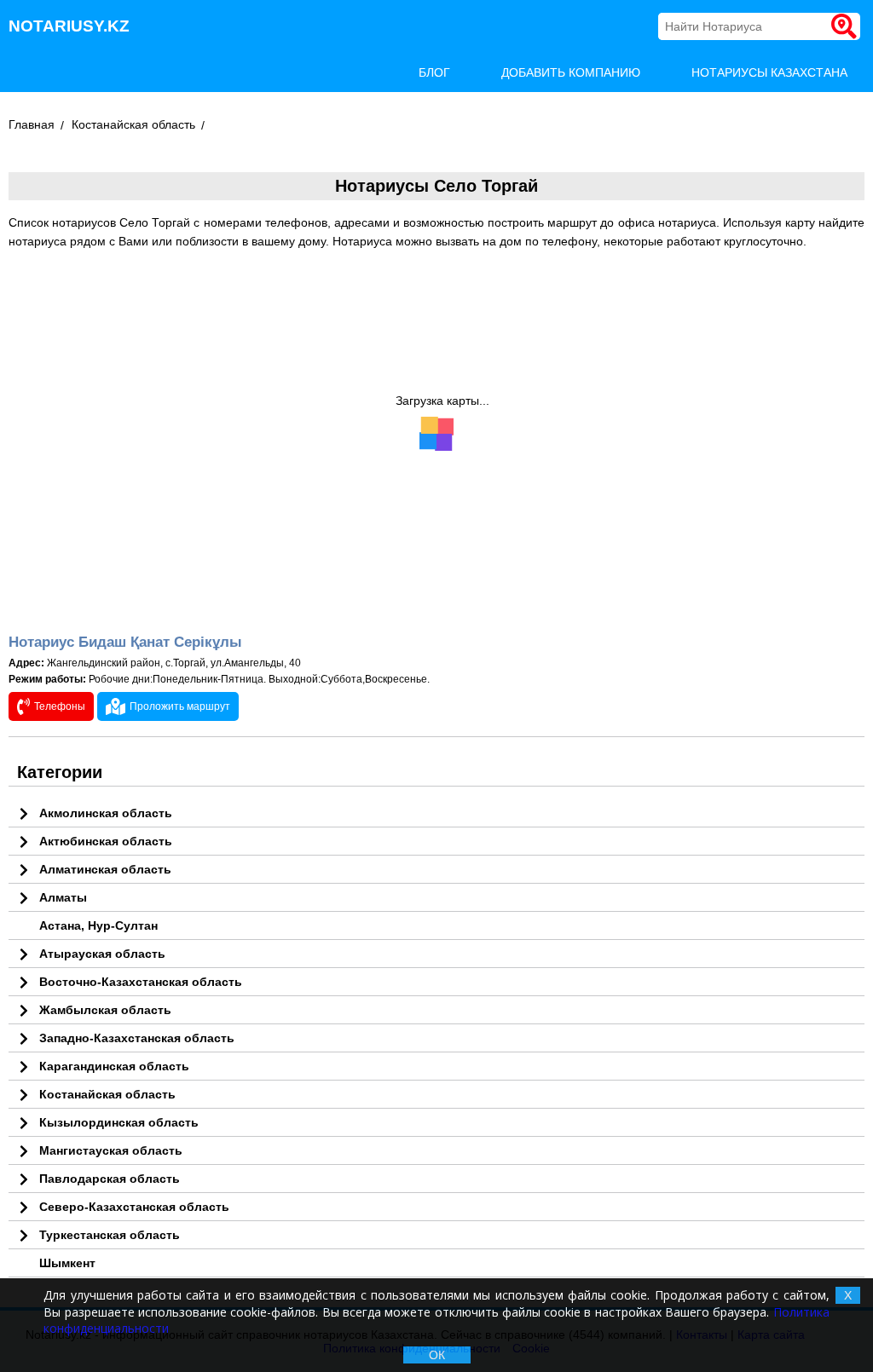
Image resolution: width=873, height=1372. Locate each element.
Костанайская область (133, 124)
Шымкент (67, 1263)
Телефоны (59, 706)
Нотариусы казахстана (769, 72)
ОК (437, 1355)
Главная (32, 124)
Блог (434, 72)
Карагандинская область (114, 1066)
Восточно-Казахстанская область (140, 982)
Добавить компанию (570, 72)
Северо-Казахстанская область (134, 1206)
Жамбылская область (105, 1010)
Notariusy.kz (69, 26)
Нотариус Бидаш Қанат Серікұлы (125, 642)
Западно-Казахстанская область (136, 1038)
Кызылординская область (119, 1122)
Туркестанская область (109, 1235)
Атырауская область (102, 953)
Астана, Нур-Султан (98, 925)
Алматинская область (105, 869)
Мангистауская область (110, 1150)
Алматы (63, 897)
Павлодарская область (109, 1178)
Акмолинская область (105, 813)
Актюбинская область (105, 841)
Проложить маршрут (180, 706)
